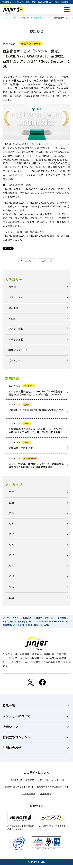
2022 (11, 534)
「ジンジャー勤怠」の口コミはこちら (23, 232)
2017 (11, 587)
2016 (11, 597)
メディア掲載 (15, 339)
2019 (11, 566)
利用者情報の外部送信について (52, 786)
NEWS (11, 318)
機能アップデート (31, 43)
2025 (11, 502)
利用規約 (30, 779)
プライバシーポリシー (50, 779)
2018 (11, 576)
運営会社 (15, 779)
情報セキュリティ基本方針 (17, 786)
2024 (11, 513)
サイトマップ (28, 793)
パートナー (14, 360)
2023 (11, 524)
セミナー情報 (15, 329)
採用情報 (44, 793)
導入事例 (13, 308)
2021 (11, 545)
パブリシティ (15, 297)
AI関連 (12, 287)
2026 (11, 492)
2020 (11, 555)
